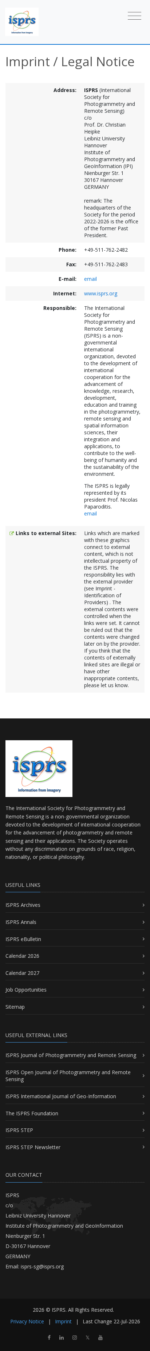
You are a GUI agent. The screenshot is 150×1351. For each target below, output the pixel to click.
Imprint (63, 1321)
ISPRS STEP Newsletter (32, 1147)
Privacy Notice (27, 1321)
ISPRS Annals (20, 921)
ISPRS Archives (22, 904)
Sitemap (15, 1006)
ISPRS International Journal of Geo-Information (60, 1096)
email (90, 278)
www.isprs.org (100, 293)
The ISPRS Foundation (31, 1113)
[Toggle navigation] (134, 15)
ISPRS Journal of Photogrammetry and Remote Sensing (70, 1055)
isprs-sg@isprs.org (42, 1266)
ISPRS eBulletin (23, 939)
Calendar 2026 (22, 955)
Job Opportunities (26, 989)
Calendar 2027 (22, 972)
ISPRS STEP (19, 1130)
